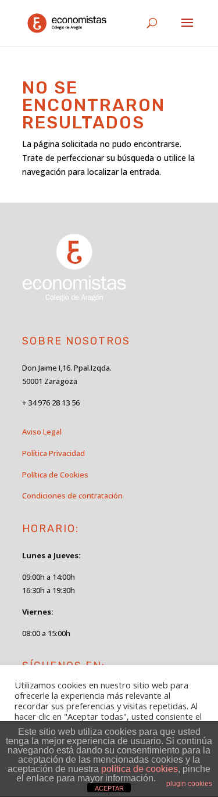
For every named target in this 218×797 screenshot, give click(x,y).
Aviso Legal (42, 431)
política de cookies (139, 769)
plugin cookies (189, 784)
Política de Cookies (55, 474)
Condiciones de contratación (72, 495)
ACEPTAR (109, 788)
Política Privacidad (53, 453)
